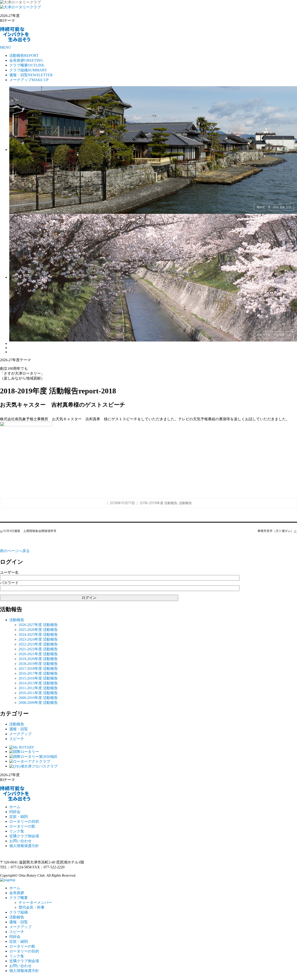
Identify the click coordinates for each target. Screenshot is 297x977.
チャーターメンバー (35, 902)
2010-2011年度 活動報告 (38, 693)
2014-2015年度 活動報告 (38, 683)
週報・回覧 (31, 75)
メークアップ (28, 80)
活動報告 (24, 55)
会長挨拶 (26, 60)
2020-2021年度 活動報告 (38, 654)
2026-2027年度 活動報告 (38, 625)
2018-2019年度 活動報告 (158, 503)
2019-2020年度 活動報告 (38, 659)
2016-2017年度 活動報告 (38, 673)
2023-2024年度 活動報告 (38, 639)
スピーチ (16, 739)
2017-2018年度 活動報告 (38, 668)
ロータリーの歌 (22, 826)
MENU (5, 47)
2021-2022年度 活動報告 (38, 649)
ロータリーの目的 (24, 821)
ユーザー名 (9, 572)
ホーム (14, 807)
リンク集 (16, 831)
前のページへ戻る (15, 551)
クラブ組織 (28, 70)
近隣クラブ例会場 (24, 836)
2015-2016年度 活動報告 (38, 678)
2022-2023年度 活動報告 (38, 644)
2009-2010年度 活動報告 (38, 698)
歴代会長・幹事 (32, 907)
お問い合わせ (20, 841)
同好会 (14, 812)
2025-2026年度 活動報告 (38, 630)
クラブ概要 (26, 65)
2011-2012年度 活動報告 (38, 688)
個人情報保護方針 (24, 846)
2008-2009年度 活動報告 (38, 703)
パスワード (9, 583)
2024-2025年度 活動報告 (38, 634)
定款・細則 (18, 817)
